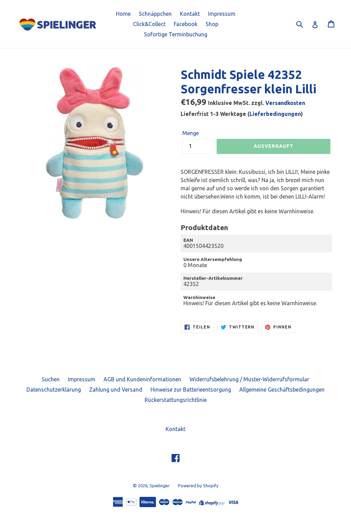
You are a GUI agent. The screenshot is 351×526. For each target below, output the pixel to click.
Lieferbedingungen (275, 114)
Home (123, 14)
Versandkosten (285, 103)
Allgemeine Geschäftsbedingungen (282, 389)
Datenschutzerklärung (53, 389)
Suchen (51, 379)
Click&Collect (149, 24)
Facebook (185, 24)
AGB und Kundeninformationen (142, 379)
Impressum (221, 14)
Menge (190, 133)
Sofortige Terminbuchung (175, 34)
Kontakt (190, 14)
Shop (212, 24)
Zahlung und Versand (115, 389)
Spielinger (159, 485)
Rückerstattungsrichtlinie (176, 400)
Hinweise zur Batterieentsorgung (190, 389)
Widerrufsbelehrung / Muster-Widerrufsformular (249, 379)
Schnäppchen (155, 14)
